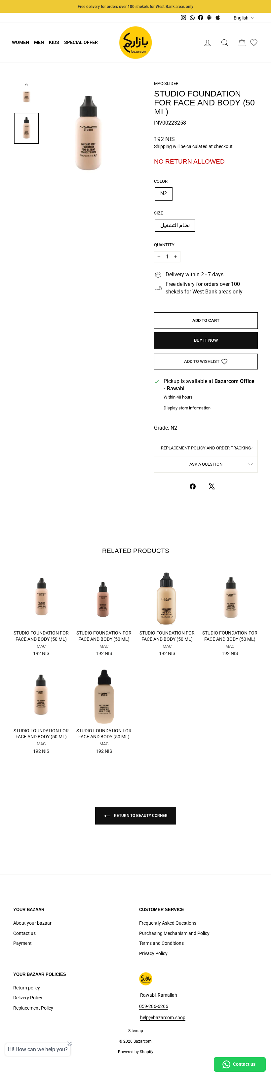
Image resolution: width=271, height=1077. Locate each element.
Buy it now (206, 340)
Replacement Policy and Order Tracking (206, 447)
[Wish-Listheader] (254, 43)
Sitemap (135, 1030)
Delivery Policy (27, 997)
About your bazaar (32, 923)
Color (161, 181)
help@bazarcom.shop (162, 1017)
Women (20, 42)
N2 (163, 193)
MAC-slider (166, 83)
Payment (22, 943)
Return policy (26, 987)
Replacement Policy (33, 1008)
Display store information (187, 407)
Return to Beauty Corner (140, 815)
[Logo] (135, 42)
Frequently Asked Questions (167, 923)
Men (39, 42)
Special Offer (81, 42)
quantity (164, 244)
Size (158, 213)
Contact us (24, 933)
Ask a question (205, 464)
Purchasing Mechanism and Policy (174, 933)
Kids (54, 42)
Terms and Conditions (161, 943)
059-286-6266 (153, 1006)
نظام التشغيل (175, 225)
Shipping (163, 146)
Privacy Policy (153, 953)
